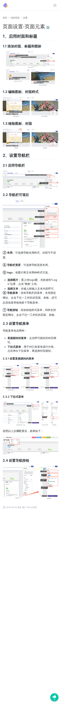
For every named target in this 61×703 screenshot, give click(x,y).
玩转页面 (15, 17)
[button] (55, 5)
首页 (5, 17)
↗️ (47, 27)
